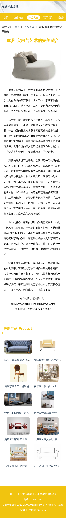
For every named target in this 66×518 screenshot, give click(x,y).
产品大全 (33, 17)
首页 (6, 17)
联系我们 (48, 17)
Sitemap (41, 510)
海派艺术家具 (10, 6)
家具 (45, 504)
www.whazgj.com (32, 504)
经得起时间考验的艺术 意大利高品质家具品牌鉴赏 (31, 412)
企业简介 (18, 17)
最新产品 (11, 328)
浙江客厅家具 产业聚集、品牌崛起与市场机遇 (29, 439)
